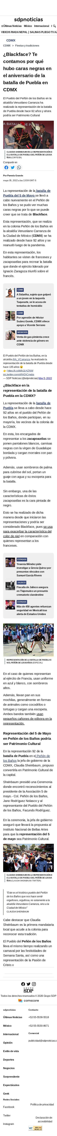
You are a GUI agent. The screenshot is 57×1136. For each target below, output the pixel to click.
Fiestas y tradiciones (27, 45)
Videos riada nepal (14, 32)
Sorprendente (11, 1076)
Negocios (8, 1068)
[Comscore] (28, 1000)
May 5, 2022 (45, 378)
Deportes (8, 1059)
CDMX (7, 45)
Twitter (6, 1115)
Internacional (41, 26)
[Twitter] (13, 167)
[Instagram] (34, 984)
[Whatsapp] (19, 167)
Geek (6, 1093)
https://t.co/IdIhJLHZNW (20, 370)
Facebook (8, 1107)
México (28, 26)
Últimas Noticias (12, 26)
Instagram (8, 1124)
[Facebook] (6, 167)
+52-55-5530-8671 (38, 1025)
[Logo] (28, 20)
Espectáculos (11, 1085)
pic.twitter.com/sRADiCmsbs (18, 374)
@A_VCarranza (21, 359)
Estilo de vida (11, 1051)
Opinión (8, 1042)
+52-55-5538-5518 (38, 1017)
